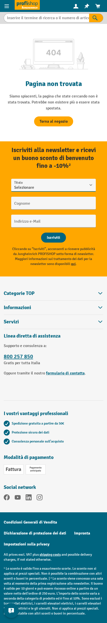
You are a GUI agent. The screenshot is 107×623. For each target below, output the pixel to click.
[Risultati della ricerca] (96, 17)
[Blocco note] (86, 6)
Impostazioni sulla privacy (27, 544)
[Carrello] (97, 6)
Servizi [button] (11, 322)
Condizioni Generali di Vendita (30, 522)
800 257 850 (18, 356)
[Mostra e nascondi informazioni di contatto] (11, 610)
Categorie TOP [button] (19, 293)
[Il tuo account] (75, 6)
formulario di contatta (65, 373)
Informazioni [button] (17, 307)
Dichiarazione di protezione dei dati (35, 533)
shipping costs (50, 554)
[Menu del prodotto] (7, 6)
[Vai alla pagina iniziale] (27, 5)
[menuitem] (75, 6)
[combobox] (46, 17)
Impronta (82, 533)
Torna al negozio (54, 121)
